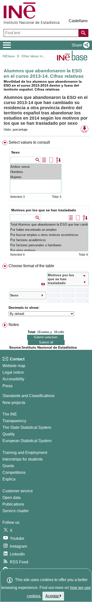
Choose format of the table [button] (31, 266)
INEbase (8, 56)
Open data (11, 497)
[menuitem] (46, 200)
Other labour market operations (43, 56)
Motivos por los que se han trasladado (43, 210)
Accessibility (13, 379)
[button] (80, 45)
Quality (8, 434)
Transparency (14, 421)
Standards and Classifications (28, 396)
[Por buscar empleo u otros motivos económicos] (49, 234)
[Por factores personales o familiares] (49, 245)
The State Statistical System (26, 427)
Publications (13, 504)
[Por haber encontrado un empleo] (49, 229)
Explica (8, 479)
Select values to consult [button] (29, 142)
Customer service (17, 491)
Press (7, 386)
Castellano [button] (78, 21)
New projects (13, 403)
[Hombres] (35, 171)
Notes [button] (14, 325)
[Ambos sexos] (35, 166)
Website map (13, 366)
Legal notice (13, 372)
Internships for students (22, 459)
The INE (9, 414)
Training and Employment (24, 452)
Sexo (15, 152)
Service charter (15, 511)
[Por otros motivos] (49, 250)
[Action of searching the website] (83, 33)
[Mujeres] (35, 177)
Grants (8, 466)
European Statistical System (27, 441)
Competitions (14, 472)
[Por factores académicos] (49, 240)
